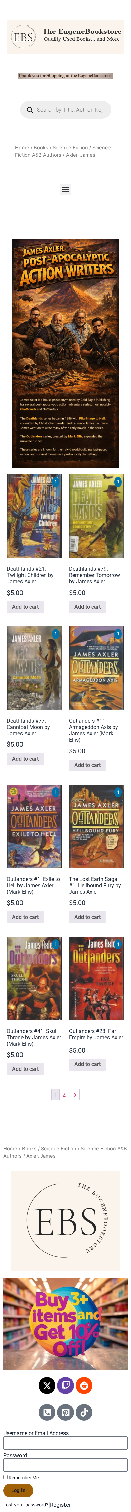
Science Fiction (70, 148)
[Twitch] (65, 1385)
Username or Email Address (36, 1433)
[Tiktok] (84, 1412)
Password (15, 1455)
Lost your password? (25, 1504)
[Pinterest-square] (65, 1412)
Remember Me (23, 1477)
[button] (65, 189)
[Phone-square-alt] (47, 1412)
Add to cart (25, 607)
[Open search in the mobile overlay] (66, 109)
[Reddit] (84, 1385)
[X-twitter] (47, 1385)
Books (41, 148)
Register (60, 1504)
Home (22, 148)
